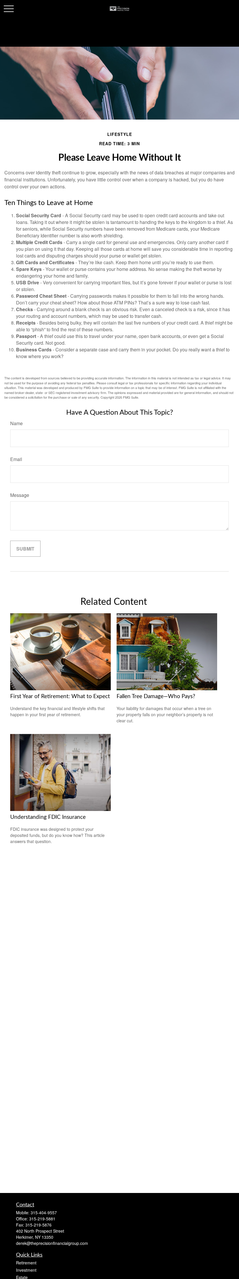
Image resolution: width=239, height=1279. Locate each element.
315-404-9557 (44, 1212)
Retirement (26, 1263)
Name (16, 423)
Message (19, 495)
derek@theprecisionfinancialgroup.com (52, 1243)
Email (16, 459)
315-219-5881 (42, 1219)
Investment (26, 1270)
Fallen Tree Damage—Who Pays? (156, 696)
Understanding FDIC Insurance (48, 817)
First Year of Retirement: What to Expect (60, 696)
